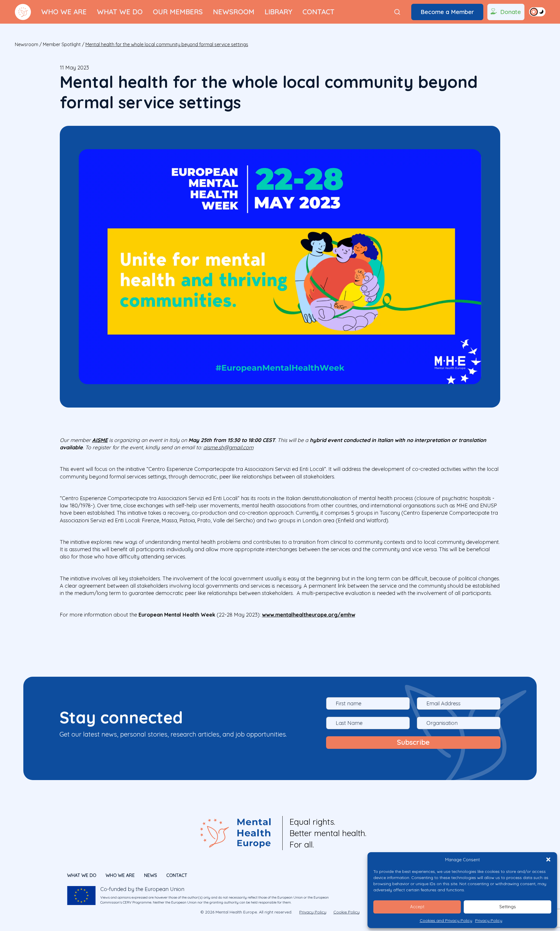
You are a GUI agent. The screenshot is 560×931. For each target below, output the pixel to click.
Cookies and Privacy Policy (446, 920)
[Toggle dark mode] (537, 11)
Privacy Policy (488, 920)
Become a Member (447, 11)
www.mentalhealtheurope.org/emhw (308, 614)
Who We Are (64, 11)
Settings (507, 906)
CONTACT (176, 875)
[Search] (397, 12)
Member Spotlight (62, 44)
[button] (548, 859)
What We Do (120, 11)
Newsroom (233, 11)
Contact (318, 11)
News (150, 875)
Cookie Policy (346, 912)
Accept (417, 906)
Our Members (178, 11)
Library (278, 11)
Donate (510, 11)
